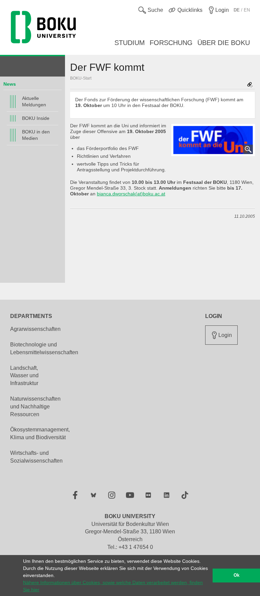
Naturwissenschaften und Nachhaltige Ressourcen (35, 406)
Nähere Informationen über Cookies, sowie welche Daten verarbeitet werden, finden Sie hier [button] (113, 586)
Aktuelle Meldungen (34, 101)
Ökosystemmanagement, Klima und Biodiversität (40, 433)
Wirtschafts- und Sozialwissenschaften (36, 457)
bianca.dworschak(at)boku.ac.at (131, 193)
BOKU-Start (80, 78)
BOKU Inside (35, 118)
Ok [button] (236, 575)
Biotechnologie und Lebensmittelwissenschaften (44, 348)
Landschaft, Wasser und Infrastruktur (24, 375)
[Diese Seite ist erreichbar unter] (250, 85)
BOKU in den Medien (36, 135)
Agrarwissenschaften (35, 329)
